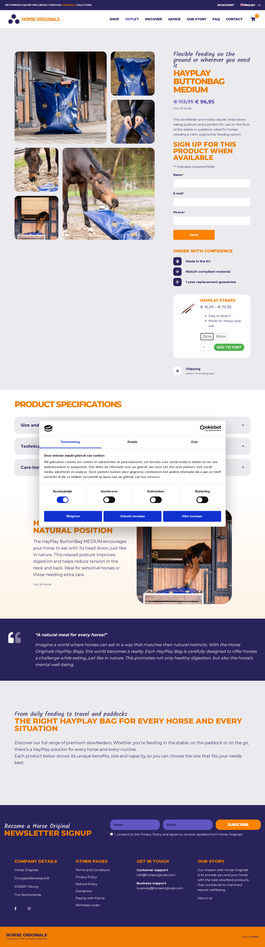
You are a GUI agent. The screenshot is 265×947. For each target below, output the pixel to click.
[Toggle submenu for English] (259, 5)
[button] (238, 825)
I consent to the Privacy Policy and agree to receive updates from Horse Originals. (178, 834)
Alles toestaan (192, 516)
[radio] (207, 337)
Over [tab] (194, 442)
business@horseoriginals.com (160, 888)
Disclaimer (84, 891)
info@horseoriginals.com (156, 875)
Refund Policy (86, 884)
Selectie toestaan (132, 516)
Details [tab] (133, 442)
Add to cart (229, 347)
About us (205, 898)
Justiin (254, 936)
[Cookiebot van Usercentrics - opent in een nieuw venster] (203, 428)
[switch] (109, 499)
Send (194, 235)
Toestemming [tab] (70, 442)
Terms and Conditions (93, 870)
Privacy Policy (86, 877)
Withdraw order (88, 905)
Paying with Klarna (90, 898)
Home (19, 41)
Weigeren (73, 516)
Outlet (33, 41)
